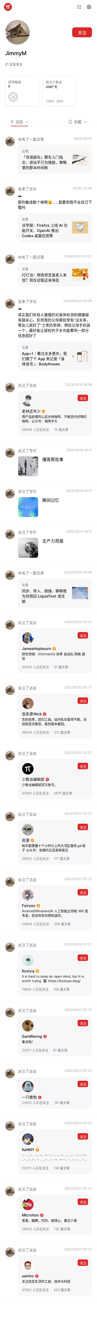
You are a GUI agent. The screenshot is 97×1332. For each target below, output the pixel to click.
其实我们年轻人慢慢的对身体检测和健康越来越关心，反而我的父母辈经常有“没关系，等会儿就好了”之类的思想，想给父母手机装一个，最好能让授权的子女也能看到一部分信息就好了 (54, 325)
